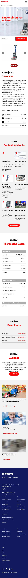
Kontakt (3, 545)
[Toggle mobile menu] (26, 2)
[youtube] (9, 569)
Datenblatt (14, 333)
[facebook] (6, 569)
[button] (3, 53)
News (3, 547)
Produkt (7, 5)
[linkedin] (12, 569)
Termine (3, 550)
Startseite (2, 5)
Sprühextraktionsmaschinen (7, 517)
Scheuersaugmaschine (6, 499)
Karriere (15, 477)
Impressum (4, 555)
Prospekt (14, 341)
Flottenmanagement (6, 539)
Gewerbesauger (5, 514)
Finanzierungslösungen (6, 533)
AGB (3, 562)
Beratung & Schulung (6, 531)
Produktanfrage (21, 38)
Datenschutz (4, 557)
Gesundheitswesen (21, 509)
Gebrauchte (4, 522)
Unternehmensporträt (21, 533)
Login (3, 552)
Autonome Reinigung (6, 509)
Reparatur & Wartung (6, 536)
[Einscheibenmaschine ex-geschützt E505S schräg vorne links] (14, 53)
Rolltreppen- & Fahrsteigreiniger (8, 519)
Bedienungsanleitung (14, 337)
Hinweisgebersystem (6, 560)
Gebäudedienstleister (21, 499)
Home (3, 477)
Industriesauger (5, 512)
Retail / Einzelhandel (21, 501)
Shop (9, 477)
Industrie (19, 504)
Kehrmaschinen (5, 504)
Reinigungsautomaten (6, 501)
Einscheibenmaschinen (6, 506)
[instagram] (3, 569)
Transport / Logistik (21, 506)
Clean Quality (19, 531)
